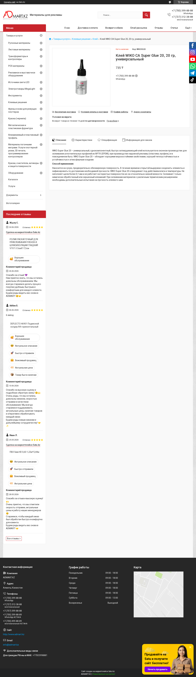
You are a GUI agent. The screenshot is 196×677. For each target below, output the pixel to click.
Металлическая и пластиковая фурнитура (20, 126)
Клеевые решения (81, 39)
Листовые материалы (19, 49)
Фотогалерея (13, 203)
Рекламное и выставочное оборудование (21, 74)
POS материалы (16, 66)
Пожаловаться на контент (103, 674)
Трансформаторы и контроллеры (18, 58)
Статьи (174, 28)
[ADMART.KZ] (15, 15)
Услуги (11, 186)
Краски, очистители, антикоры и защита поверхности (23, 164)
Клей (95, 39)
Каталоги (13, 179)
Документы (12, 195)
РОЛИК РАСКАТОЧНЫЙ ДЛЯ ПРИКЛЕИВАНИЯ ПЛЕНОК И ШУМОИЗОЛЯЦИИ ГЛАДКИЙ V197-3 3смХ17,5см (24, 244)
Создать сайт (9, 2)
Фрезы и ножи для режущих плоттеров (22, 110)
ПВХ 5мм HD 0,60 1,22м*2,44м (24, 452)
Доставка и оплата (88, 28)
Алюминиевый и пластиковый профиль (23, 136)
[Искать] (146, 15)
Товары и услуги (61, 39)
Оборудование (15, 173)
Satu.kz (111, 671)
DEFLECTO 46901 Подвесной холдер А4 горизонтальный (24, 325)
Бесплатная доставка (65, 112)
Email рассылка (138, 28)
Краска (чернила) (17, 118)
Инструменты (15, 95)
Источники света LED (18, 82)
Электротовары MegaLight (21, 89)
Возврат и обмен (114, 28)
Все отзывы (13, 538)
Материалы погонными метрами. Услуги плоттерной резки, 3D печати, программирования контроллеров (22, 150)
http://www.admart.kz (13, 634)
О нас (67, 28)
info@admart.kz (11, 645)
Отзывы (159, 28)
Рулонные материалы (19, 43)
